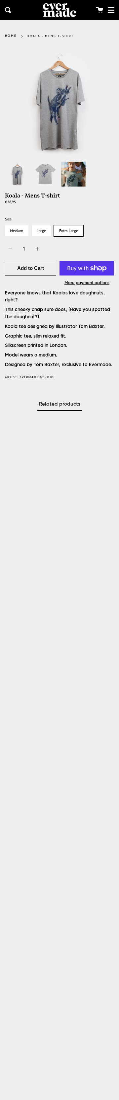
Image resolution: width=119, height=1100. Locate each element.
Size (8, 219)
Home (11, 36)
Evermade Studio (37, 377)
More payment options (86, 283)
